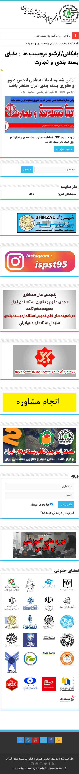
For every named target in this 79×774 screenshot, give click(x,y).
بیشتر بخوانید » (64, 149)
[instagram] (20, 740)
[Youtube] (35, 740)
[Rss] (58, 740)
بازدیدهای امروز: (66, 194)
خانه (73, 43)
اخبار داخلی (42, 92)
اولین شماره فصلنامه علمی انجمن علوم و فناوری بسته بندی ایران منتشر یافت (41, 83)
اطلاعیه (31, 92)
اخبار (52, 92)
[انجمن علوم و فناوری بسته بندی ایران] (39, 14)
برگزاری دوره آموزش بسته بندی (52, 35)
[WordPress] (28, 740)
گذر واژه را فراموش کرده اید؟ (57, 513)
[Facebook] (51, 740)
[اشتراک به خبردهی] (1, 70)
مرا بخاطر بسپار (40, 504)
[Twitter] (43, 740)
